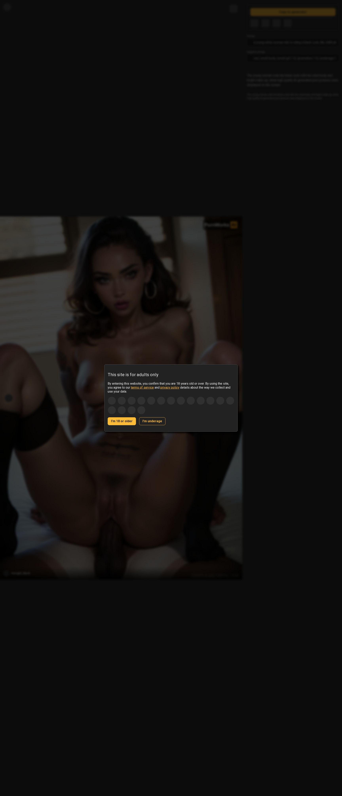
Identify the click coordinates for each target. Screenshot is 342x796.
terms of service (142, 387)
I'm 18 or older (122, 421)
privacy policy (169, 387)
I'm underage (152, 421)
